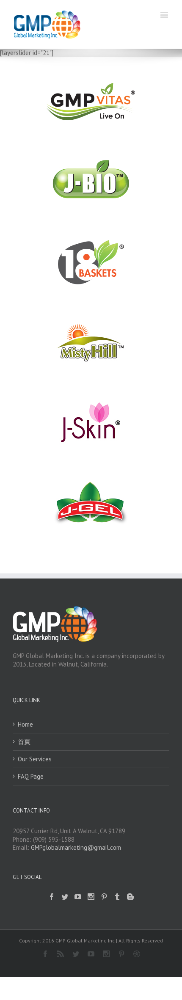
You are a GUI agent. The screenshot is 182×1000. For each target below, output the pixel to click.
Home (25, 724)
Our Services (35, 759)
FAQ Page (31, 776)
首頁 (24, 742)
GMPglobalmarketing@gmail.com (76, 847)
